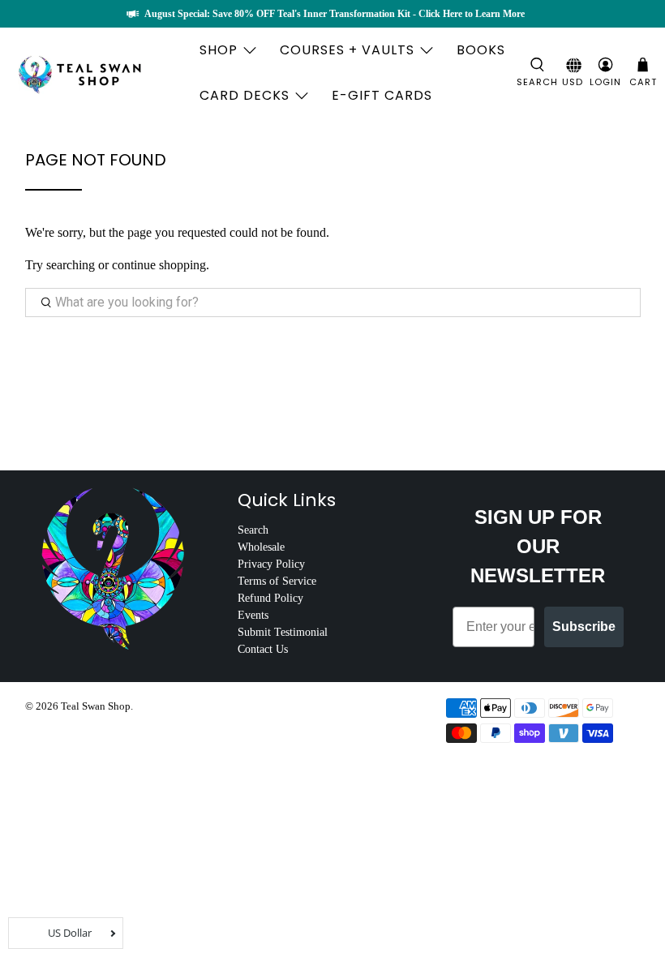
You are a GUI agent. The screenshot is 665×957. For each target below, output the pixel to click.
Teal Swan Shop (96, 706)
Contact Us (263, 649)
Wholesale (261, 547)
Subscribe (584, 626)
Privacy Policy (271, 564)
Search (253, 530)
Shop (219, 50)
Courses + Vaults (347, 50)
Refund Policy (270, 598)
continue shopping (159, 265)
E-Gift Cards (382, 95)
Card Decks (245, 95)
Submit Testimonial (283, 632)
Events (253, 615)
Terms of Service (277, 581)
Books (481, 50)
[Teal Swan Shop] (99, 73)
